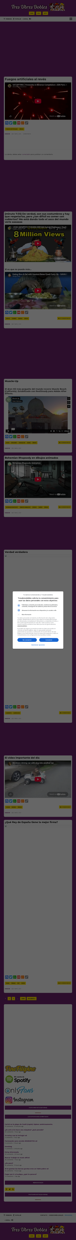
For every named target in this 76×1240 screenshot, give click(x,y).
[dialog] (38, 620)
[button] (38, 614)
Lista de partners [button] (22, 626)
